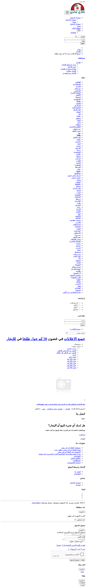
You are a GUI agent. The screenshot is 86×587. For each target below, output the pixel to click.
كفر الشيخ (77, 137)
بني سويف (77, 129)
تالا (80, 258)
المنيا (79, 120)
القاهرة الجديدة (75, 127)
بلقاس (78, 154)
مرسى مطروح (75, 220)
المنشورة (77, 99)
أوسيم (78, 209)
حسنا (82, 325)
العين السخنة (76, 277)
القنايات (78, 288)
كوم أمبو (77, 231)
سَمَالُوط (77, 173)
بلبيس (78, 146)
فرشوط (78, 252)
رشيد (79, 207)
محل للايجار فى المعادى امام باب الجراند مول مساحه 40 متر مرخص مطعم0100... (60, 404)
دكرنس (78, 141)
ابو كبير (78, 158)
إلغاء (83, 560)
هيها (79, 286)
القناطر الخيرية (75, 241)
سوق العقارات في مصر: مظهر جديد (67, 450)
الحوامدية (77, 152)
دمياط (78, 186)
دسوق (78, 156)
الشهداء (78, 265)
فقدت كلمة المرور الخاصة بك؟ (73, 545)
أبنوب (79, 192)
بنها (79, 133)
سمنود (78, 246)
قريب (82, 585)
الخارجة (78, 201)
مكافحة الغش (75, 458)
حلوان (78, 116)
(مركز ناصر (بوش (74, 175)
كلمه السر (81, 537)
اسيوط (78, 97)
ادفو (79, 144)
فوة (79, 214)
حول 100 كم (71, 359)
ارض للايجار (72, 67)
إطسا (79, 279)
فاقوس (78, 216)
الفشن (78, 212)
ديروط (78, 199)
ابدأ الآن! (82, 435)
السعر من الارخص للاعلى (66, 351)
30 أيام (75, 310)
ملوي (79, 139)
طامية (78, 271)
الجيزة (78, 86)
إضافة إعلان (76, 28)
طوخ (79, 203)
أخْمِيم (78, 163)
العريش (78, 148)
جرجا (79, 150)
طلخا (79, 135)
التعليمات (77, 456)
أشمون (78, 182)
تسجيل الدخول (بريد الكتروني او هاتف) (71, 532)
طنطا (79, 101)
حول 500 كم (71, 368)
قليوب (78, 161)
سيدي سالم (76, 267)
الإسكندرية (77, 84)
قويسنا (78, 290)
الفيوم (78, 103)
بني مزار (77, 235)
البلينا (79, 262)
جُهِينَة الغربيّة (76, 269)
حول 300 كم (71, 363)
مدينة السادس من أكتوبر (72, 292)
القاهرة (78, 82)
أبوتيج (79, 190)
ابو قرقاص (77, 224)
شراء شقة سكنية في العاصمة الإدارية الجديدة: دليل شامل (60, 454)
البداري (78, 284)
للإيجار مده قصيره (69, 73)
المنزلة (78, 205)
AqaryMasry (36, 503)
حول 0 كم (72, 357)
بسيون (78, 243)
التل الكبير (77, 256)
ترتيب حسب (71, 348)
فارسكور (77, 233)
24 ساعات (74, 303)
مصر (79, 49)
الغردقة (78, 167)
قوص (79, 229)
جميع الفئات (81, 58)
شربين (78, 248)
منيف (79, 180)
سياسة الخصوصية (74, 463)
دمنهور (78, 118)
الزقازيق (77, 105)
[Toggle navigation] (67, 12)
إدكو (79, 122)
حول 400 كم (71, 365)
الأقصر (78, 95)
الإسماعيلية (76, 108)
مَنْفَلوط (78, 184)
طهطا (78, 171)
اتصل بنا (78, 472)
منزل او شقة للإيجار (68, 65)
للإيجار (78, 52)
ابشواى (78, 260)
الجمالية (78, 197)
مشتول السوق (75, 275)
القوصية (78, 195)
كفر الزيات (77, 188)
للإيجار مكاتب (71, 71)
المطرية (78, 165)
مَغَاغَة (78, 282)
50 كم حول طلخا (35, 339)
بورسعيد (78, 88)
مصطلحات (77, 460)
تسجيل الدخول (70, 20)
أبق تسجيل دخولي (76, 541)
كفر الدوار (77, 110)
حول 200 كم (71, 361)
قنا (80, 114)
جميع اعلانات (75, 329)
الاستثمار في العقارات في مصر (69, 452)
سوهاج (78, 124)
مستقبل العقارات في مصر (71, 448)
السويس (77, 91)
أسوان (78, 112)
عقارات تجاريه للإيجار (68, 69)
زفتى (79, 169)
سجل (74, 22)
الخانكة (78, 218)
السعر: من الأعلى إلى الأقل (66, 353)
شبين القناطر (76, 239)
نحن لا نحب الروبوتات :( (76, 549)
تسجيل (78, 485)
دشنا (79, 250)
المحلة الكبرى (75, 93)
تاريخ (74, 355)
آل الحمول (77, 273)
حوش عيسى (76, 178)
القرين (78, 222)
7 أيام (76, 307)
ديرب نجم (77, 254)
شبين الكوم (76, 131)
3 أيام (76, 305)
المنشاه (78, 226)
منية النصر (77, 237)
